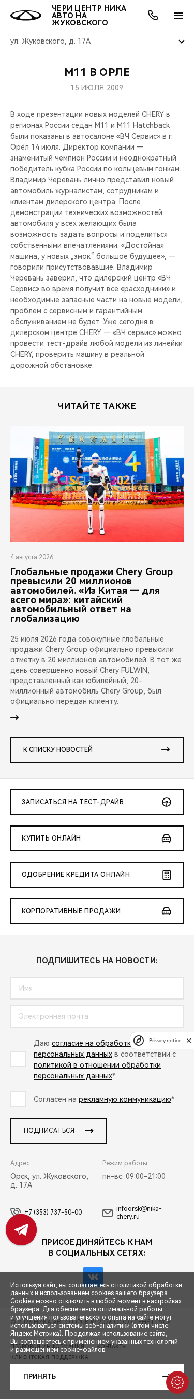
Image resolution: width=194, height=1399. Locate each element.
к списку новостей (58, 749)
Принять (39, 1376)
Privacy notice (165, 1040)
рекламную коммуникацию (125, 1099)
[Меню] (178, 15)
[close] (189, 1040)
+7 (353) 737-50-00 (53, 1212)
